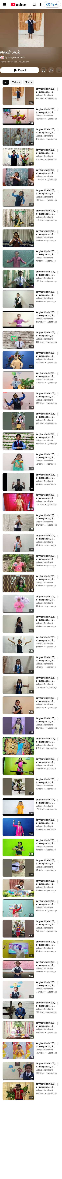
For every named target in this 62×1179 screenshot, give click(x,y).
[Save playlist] (43, 70)
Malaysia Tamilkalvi (44, 95)
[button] (31, 30)
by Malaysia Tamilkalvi (15, 57)
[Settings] (40, 4)
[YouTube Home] (18, 4)
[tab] (6, 82)
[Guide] (4, 4)
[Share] (51, 70)
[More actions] (59, 70)
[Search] (34, 4)
